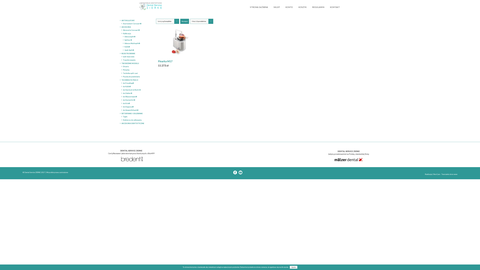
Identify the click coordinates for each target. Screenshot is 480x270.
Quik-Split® (129, 50)
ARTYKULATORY (128, 21)
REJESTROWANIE (128, 53)
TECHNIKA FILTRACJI (130, 80)
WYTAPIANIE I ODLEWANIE (132, 113)
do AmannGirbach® (130, 110)
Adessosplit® (130, 37)
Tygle (125, 117)
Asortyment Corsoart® (132, 24)
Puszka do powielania (131, 77)
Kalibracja (127, 33)
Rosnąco (185, 21)
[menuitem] (260, 7)
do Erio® (126, 103)
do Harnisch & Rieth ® (132, 90)
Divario (126, 67)
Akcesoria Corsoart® (131, 30)
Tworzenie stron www (449, 174)
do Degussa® (128, 107)
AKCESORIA (126, 27)
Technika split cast (130, 73)
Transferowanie (129, 60)
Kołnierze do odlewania (132, 120)
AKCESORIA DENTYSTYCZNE (133, 123)
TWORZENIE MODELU (130, 63)
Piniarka (126, 70)
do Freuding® (128, 83)
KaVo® (127, 47)
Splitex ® (128, 40)
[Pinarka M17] (180, 42)
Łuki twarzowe (128, 57)
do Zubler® (127, 93)
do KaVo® (127, 87)
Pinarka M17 (165, 61)
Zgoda (293, 267)
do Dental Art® (129, 100)
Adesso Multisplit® (132, 43)
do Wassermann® (130, 97)
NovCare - (437, 174)
